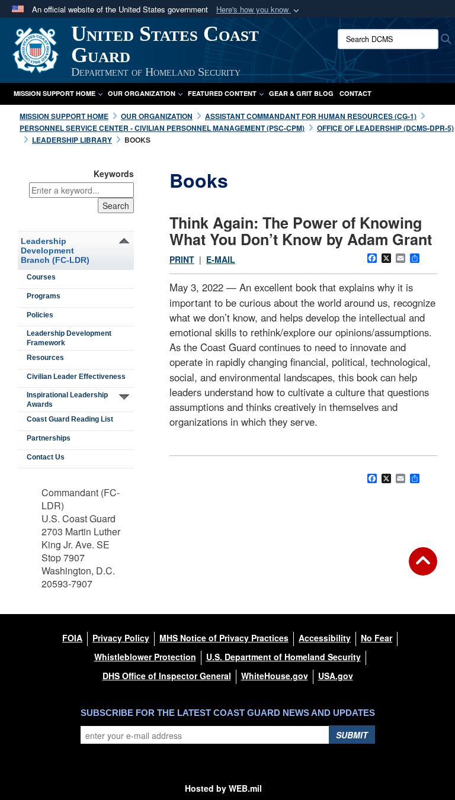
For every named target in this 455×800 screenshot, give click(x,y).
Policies (40, 315)
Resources (45, 358)
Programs (43, 296)
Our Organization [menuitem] (141, 93)
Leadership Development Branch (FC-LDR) (55, 250)
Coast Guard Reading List (70, 419)
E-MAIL (220, 259)
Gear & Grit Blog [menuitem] (301, 93)
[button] (259, 10)
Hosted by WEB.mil (223, 788)
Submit (352, 735)
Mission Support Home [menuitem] (54, 93)
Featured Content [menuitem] (222, 93)
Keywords (114, 173)
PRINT (181, 259)
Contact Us (46, 457)
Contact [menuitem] (355, 93)
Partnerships (49, 438)
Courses (41, 277)
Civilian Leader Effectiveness (76, 376)
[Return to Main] (423, 568)
